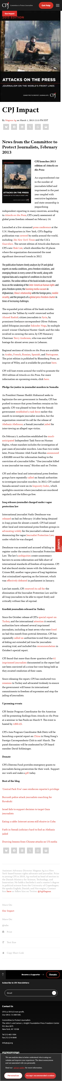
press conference (42, 227)
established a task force (28, 412)
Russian (26, 355)
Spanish (36, 355)
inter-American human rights (42, 285)
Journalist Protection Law (40, 535)
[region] (31, 1067)
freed (54, 630)
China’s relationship (22, 293)
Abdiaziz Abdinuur (12, 424)
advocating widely (11, 531)
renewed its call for (35, 589)
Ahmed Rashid (10, 317)
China (37, 736)
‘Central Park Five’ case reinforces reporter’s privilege (30, 789)
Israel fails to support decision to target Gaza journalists (26, 811)
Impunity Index (40, 486)
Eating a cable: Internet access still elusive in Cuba (29, 822)
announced (53, 453)
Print (9, 932)
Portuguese (52, 355)
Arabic (8, 355)
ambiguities (24, 556)
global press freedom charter (42, 297)
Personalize (13, 1076)
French (17, 355)
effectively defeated (17, 581)
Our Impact (9, 13)
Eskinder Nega (38, 326)
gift (27, 773)
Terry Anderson (22, 338)
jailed (47, 424)
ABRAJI (17, 724)
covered (24, 236)
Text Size (11, 943)
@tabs (5, 926)
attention (39, 621)
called (31, 478)
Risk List (17, 248)
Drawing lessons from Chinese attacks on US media (29, 842)
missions (7, 683)
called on (19, 638)
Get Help (46, 5)
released (6, 519)
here (54, 363)
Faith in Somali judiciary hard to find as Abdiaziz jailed (28, 832)
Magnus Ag (10, 120)
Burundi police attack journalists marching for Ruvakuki (27, 799)
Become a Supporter (31, 974)
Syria (44, 317)
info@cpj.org (7, 1043)
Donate (53, 974)
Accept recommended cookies (40, 1076)
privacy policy (19, 1067)
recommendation (46, 646)
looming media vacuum (36, 289)
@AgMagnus (44, 891)
